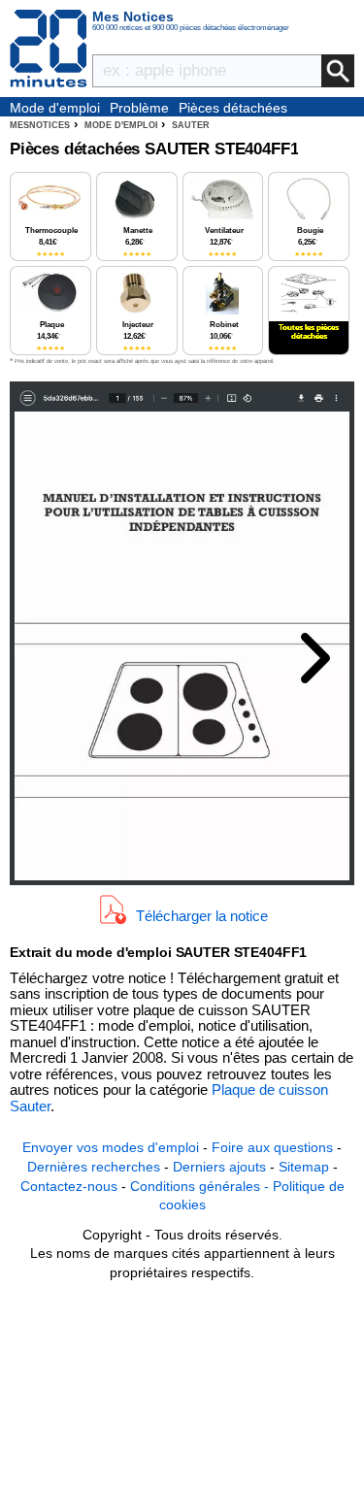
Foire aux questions (272, 1147)
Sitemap (304, 1166)
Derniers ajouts (219, 1166)
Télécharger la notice (202, 916)
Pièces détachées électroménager (233, 108)
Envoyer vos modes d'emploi (110, 1147)
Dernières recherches (93, 1166)
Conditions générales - (201, 1186)
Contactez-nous (68, 1186)
